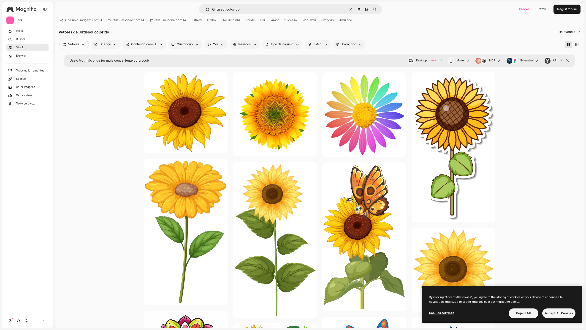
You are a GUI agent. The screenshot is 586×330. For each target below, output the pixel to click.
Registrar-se (567, 9)
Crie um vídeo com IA (128, 20)
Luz (263, 20)
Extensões (527, 60)
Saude (250, 20)
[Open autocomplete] (205, 9)
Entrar (541, 9)
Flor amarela (230, 20)
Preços (524, 9)
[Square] (577, 44)
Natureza (309, 20)
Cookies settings (441, 313)
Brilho (211, 20)
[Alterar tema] (26, 320)
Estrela (197, 20)
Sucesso (290, 20)
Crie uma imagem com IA (83, 20)
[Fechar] (568, 61)
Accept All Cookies (559, 313)
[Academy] (18, 320)
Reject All (523, 313)
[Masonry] (568, 44)
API (555, 60)
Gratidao (327, 20)
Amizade (345, 20)
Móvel (460, 60)
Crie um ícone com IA (170, 20)
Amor (275, 20)
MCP (492, 60)
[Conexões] (10, 320)
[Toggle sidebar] (45, 9)
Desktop (426, 60)
